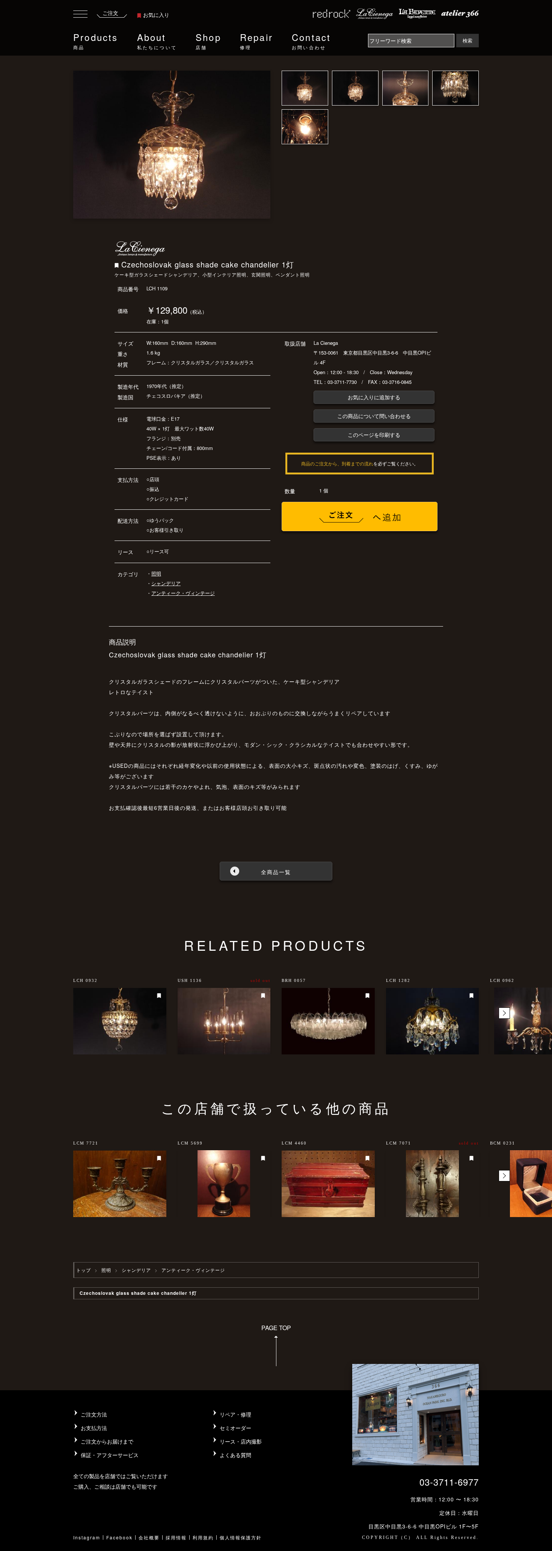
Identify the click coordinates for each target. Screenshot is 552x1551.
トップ (83, 1270)
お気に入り (156, 14)
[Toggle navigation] (80, 15)
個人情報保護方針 (241, 1537)
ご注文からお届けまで (107, 1441)
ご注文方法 (94, 1414)
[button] (504, 1013)
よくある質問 (235, 1455)
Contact (311, 40)
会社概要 (149, 1537)
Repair (256, 40)
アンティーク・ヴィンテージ (183, 593)
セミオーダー (235, 1428)
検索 (467, 40)
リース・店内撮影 (241, 1441)
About (157, 40)
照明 (156, 573)
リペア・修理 (235, 1414)
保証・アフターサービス (110, 1455)
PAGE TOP (276, 1327)
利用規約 (203, 1537)
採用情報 (176, 1537)
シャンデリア (166, 583)
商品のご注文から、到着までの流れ (337, 463)
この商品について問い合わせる (374, 416)
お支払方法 (94, 1428)
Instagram (86, 1537)
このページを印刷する (374, 434)
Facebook (119, 1537)
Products (95, 40)
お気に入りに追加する (374, 397)
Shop (208, 40)
